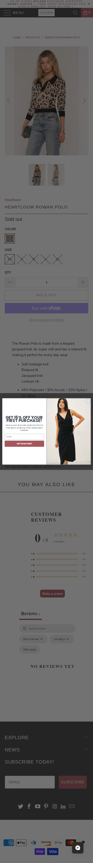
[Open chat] (77, 847)
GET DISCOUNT (24, 443)
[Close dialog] (88, 401)
